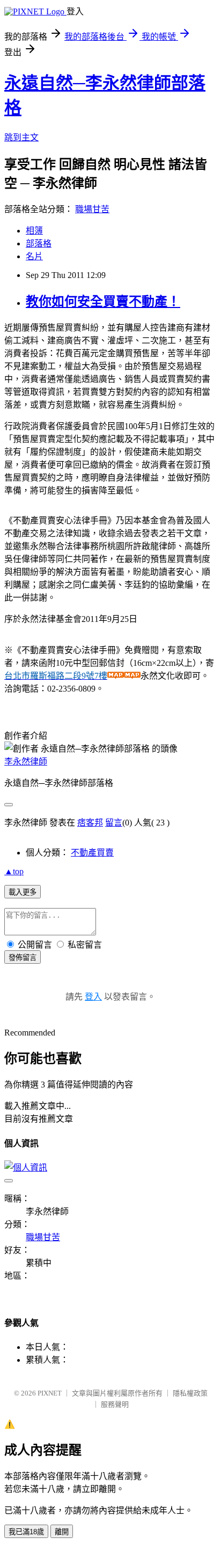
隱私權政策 (190, 1393)
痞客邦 (90, 822)
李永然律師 (25, 761)
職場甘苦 (92, 209)
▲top (14, 871)
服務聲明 (115, 1404)
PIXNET (50, 1393)
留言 (113, 822)
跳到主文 (21, 137)
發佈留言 (22, 958)
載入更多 (22, 892)
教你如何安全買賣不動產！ (103, 302)
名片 (34, 256)
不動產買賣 (92, 852)
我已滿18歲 (26, 1532)
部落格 (38, 243)
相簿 (34, 230)
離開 (62, 1532)
